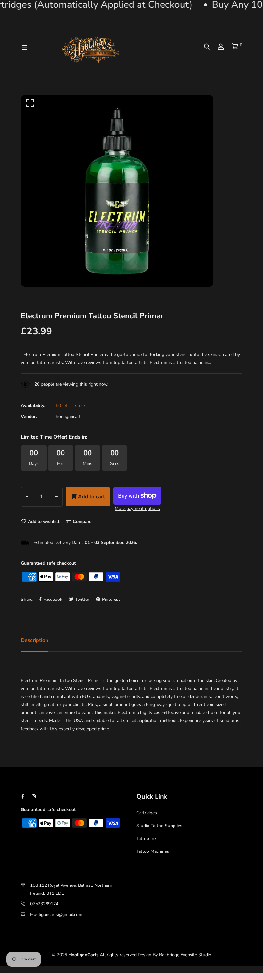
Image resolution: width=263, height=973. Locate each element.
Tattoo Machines (152, 851)
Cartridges (146, 813)
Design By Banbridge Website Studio (174, 955)
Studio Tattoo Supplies (159, 826)
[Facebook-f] (23, 796)
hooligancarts (69, 417)
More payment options (137, 509)
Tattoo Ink (146, 838)
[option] (131, 191)
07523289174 (44, 904)
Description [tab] (34, 640)
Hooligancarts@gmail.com (56, 914)
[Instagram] (33, 796)
